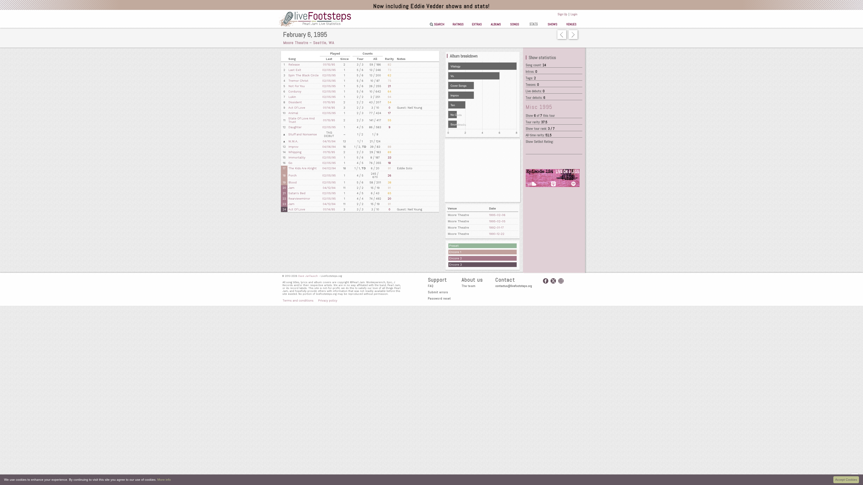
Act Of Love (296, 107)
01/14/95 (329, 107)
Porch (292, 175)
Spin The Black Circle (303, 75)
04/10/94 (329, 141)
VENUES (571, 24)
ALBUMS (496, 24)
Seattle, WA (323, 42)
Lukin (292, 97)
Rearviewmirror (299, 198)
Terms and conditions (298, 300)
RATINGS (458, 24)
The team (469, 286)
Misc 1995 (539, 107)
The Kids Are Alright (302, 168)
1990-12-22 (496, 234)
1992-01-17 (496, 227)
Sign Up (562, 14)
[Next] (573, 34)
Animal (293, 113)
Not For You (296, 86)
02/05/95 (329, 70)
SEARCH (439, 24)
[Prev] (561, 34)
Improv (293, 146)
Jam (291, 188)
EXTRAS (477, 24)
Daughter (295, 127)
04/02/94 (329, 168)
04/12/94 (329, 188)
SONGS (514, 24)
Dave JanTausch (308, 276)
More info (164, 479)
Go (290, 163)
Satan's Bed (296, 193)
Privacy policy (327, 300)
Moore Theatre (295, 42)
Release (294, 64)
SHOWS (552, 24)
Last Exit (294, 70)
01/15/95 (329, 64)
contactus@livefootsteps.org (513, 286)
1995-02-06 (497, 215)
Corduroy (294, 91)
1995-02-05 (497, 221)
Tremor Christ (298, 80)
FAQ (431, 286)
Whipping (294, 152)
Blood (292, 182)
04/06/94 (329, 146)
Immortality (296, 157)
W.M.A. (293, 141)
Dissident (295, 102)
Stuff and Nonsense (302, 134)
